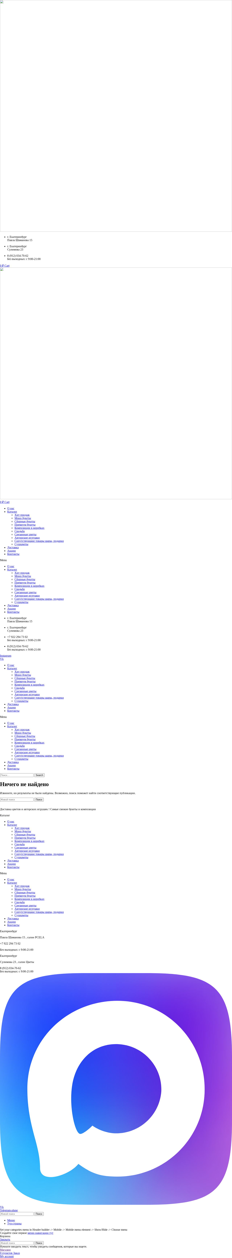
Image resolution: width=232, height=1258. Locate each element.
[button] (116, 560)
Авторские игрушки (27, 537)
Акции (11, 550)
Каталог (12, 511)
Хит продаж (22, 514)
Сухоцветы (21, 544)
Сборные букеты (24, 521)
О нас (10, 508)
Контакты (13, 554)
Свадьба (19, 531)
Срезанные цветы (25, 534)
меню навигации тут (40, 1232)
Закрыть (5, 1239)
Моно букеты (22, 518)
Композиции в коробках (29, 527)
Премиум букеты (25, 524)
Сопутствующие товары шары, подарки (39, 540)
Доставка (13, 547)
